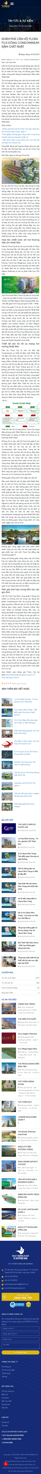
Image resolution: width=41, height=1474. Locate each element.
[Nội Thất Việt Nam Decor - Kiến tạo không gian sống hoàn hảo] (9, 946)
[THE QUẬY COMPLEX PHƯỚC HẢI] (9, 828)
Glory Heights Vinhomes (27, 1034)
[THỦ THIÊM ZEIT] (9, 1106)
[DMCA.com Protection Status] (28, 1304)
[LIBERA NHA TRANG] (9, 1008)
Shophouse (6, 1404)
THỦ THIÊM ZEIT (25, 1102)
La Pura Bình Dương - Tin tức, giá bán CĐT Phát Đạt (28, 841)
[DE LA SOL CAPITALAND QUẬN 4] (9, 1213)
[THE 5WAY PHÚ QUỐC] (9, 1023)
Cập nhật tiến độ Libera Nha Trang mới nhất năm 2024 (28, 886)
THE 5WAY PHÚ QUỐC (27, 1019)
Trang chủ (13, 26)
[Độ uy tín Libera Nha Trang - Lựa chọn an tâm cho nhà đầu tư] (9, 916)
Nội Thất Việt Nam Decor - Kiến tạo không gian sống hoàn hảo (28, 945)
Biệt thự (5, 1394)
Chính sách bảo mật (28, 1461)
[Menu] (12, 3)
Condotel (5, 1398)
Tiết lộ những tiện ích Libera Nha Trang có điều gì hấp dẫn (28, 871)
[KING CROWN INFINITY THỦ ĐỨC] (9, 1166)
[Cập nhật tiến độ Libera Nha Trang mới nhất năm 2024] (9, 887)
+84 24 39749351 (10, 1280)
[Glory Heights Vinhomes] (9, 1038)
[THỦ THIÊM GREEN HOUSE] (9, 1086)
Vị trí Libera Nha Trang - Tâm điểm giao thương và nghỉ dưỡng (25, 712)
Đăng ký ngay (21, 1352)
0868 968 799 (23, 1298)
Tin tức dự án (20, 983)
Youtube (5, 1425)
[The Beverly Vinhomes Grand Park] (9, 1136)
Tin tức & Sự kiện (25, 26)
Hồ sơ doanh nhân (20, 988)
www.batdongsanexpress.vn (14, 1288)
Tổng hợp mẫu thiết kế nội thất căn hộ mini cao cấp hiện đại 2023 (28, 960)
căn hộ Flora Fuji (16, 59)
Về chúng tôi (6, 1367)
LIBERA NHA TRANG (26, 1004)
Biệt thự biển (7, 1401)
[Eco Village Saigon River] (9, 1053)
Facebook (5, 1422)
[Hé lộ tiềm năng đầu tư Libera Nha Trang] (9, 902)
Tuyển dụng (6, 1373)
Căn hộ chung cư (8, 1391)
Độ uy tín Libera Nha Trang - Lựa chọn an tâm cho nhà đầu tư (28, 915)
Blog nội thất (20, 993)
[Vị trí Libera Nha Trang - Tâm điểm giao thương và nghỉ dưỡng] (9, 857)
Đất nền (5, 1408)
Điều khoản (15, 1461)
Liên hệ (4, 1377)
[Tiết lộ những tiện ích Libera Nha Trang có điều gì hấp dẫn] (9, 872)
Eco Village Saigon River (27, 1049)
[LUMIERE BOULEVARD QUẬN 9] (9, 1121)
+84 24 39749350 (11, 1276)
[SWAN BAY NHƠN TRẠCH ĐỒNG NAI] (9, 1198)
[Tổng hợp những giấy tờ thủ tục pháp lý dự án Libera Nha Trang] (9, 931)
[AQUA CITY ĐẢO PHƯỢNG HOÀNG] (9, 1151)
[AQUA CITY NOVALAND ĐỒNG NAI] (9, 1231)
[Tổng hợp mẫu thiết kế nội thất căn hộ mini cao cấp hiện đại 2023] (9, 961)
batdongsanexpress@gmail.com (16, 1284)
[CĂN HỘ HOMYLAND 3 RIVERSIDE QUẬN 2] (9, 1183)
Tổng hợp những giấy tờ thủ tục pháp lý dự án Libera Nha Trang (27, 930)
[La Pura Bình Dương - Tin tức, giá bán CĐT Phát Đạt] (9, 842)
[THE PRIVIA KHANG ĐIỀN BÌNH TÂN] (9, 1068)
